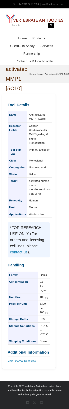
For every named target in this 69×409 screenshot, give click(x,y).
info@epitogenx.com (52, 4)
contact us (19, 252)
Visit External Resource (22, 360)
